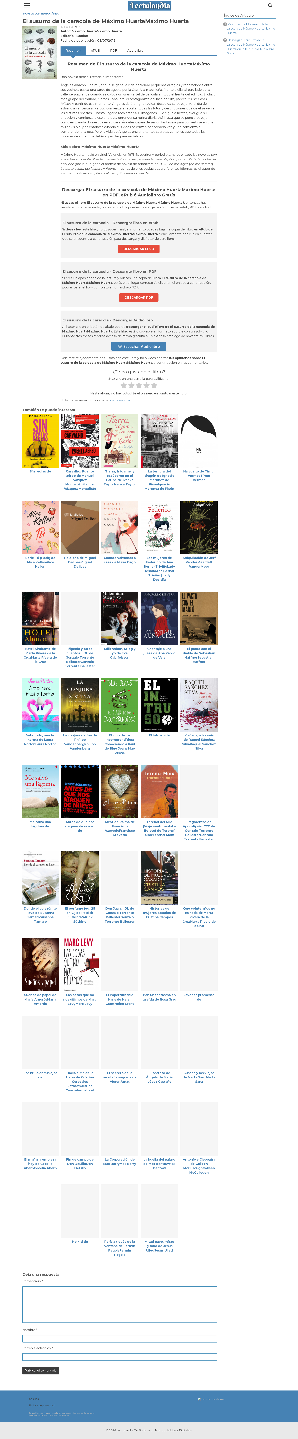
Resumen (73, 50)
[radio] (123, 386)
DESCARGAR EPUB (138, 249)
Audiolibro (135, 50)
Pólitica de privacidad (41, 1405)
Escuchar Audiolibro (141, 346)
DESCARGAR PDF (139, 298)
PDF (113, 50)
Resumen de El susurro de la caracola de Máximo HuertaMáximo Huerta (251, 29)
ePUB (95, 50)
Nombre (29, 1330)
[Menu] (26, 5)
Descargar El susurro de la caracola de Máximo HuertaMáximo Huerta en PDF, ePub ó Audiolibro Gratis (251, 46)
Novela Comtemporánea (40, 13)
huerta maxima (119, 400)
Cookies (34, 1399)
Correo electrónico (37, 1348)
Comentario (32, 1281)
